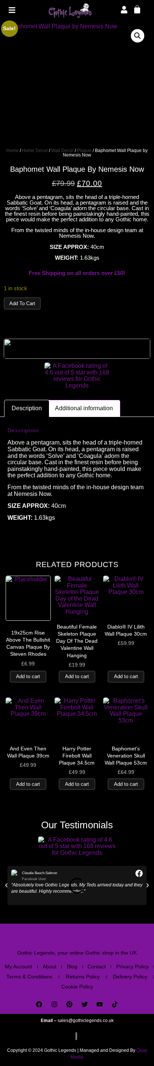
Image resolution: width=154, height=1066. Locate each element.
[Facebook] (39, 1004)
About (49, 966)
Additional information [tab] (84, 408)
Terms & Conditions (29, 977)
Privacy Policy (132, 966)
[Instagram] (54, 1004)
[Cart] (137, 9)
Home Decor (35, 150)
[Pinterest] (69, 1004)
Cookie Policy (77, 987)
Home (12, 150)
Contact (96, 966)
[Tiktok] (115, 1004)
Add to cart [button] (28, 676)
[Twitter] (84, 1004)
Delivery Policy (130, 977)
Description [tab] (27, 408)
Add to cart (22, 303)
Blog (72, 966)
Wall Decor (62, 150)
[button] (137, 35)
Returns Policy (83, 977)
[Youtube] (100, 1004)
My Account (18, 966)
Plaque (84, 150)
